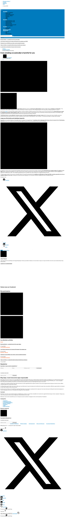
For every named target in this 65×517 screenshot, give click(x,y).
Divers (7, 18)
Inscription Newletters (50, 423)
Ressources (5, 30)
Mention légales (23, 423)
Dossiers (5, 19)
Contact (4, 2)
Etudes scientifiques (9, 12)
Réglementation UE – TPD (10, 20)
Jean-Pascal (9, 57)
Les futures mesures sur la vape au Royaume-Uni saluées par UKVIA (14, 41)
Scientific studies (6, 49)
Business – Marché (9, 15)
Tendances (8, 16)
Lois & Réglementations (10, 14)
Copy (14, 513)
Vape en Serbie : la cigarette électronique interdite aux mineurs (13, 45)
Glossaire (5, 3)
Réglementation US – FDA (10, 21)
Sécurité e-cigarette (9, 25)
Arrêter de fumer (8, 22)
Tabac (7, 17)
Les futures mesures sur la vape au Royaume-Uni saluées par (13, 349)
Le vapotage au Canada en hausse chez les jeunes (11, 46)
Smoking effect (6, 250)
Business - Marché (4, 352)
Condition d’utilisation (14, 423)
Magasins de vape (7, 29)
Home (4, 48)
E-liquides (7, 28)
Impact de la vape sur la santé (11, 24)
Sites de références (40, 423)
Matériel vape (8, 13)
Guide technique (8, 33)
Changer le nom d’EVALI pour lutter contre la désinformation (13, 43)
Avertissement (32, 423)
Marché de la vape (9, 23)
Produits (5, 26)
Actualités (5, 11)
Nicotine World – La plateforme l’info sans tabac (10, 39)
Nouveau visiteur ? (6, 1)
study (6, 111)
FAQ (4, 4)
